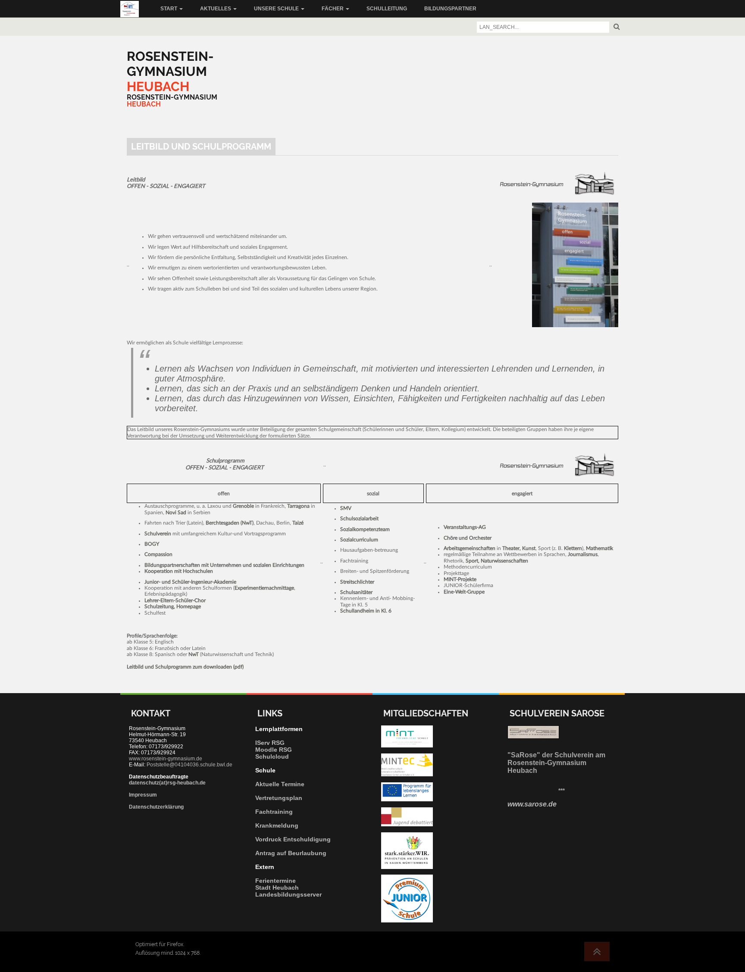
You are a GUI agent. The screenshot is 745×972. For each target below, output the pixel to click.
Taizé (298, 522)
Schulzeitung (159, 606)
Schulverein (157, 533)
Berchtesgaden (222, 522)
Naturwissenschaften (504, 560)
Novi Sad (176, 512)
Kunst (528, 548)
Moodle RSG (273, 749)
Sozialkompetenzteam (365, 529)
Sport (472, 560)
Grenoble (243, 506)
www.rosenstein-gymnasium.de (165, 759)
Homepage (188, 606)
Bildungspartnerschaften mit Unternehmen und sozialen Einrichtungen (224, 565)
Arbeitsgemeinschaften (469, 548)
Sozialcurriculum (359, 539)
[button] (171, 8)
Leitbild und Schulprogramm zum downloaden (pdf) (185, 666)
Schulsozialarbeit (359, 518)
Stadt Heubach (277, 887)
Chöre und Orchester (467, 538)
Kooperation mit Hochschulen (178, 571)
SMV (345, 508)
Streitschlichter (357, 581)
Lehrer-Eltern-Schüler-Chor (175, 600)
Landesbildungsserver (288, 894)
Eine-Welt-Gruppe (464, 591)
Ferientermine (275, 880)
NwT (247, 522)
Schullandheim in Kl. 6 (365, 610)
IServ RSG (270, 742)
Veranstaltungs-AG (465, 527)
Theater (511, 548)
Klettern (573, 548)
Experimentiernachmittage (264, 588)
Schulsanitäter (356, 592)
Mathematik (599, 548)
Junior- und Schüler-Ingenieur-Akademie (190, 581)
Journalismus (583, 554)
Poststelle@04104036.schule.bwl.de (189, 765)
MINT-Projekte (460, 579)
